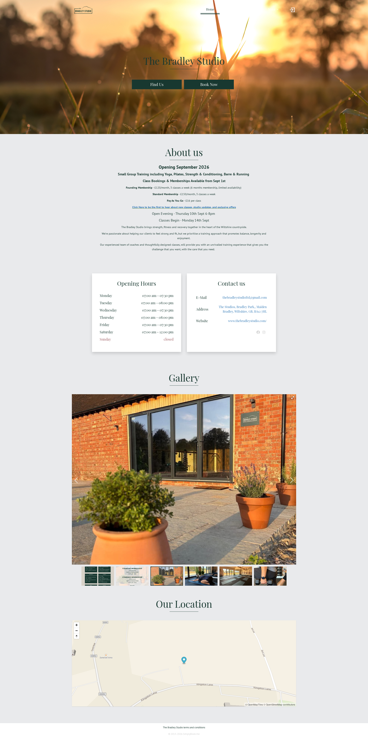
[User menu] (292, 10)
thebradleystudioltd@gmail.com (245, 297)
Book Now (209, 84)
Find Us (156, 84)
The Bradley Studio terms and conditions (184, 727)
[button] (293, 398)
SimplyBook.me (191, 734)
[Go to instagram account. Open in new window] (264, 332)
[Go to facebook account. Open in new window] (258, 332)
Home (210, 9)
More (271, 9)
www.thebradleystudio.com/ (247, 321)
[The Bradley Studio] (83, 10)
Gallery (253, 9)
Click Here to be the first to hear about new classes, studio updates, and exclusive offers (184, 207)
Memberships (231, 9)
